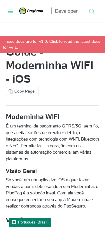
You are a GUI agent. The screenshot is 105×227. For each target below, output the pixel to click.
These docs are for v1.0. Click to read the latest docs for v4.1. (51, 44)
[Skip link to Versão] (3, 220)
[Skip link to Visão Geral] (3, 171)
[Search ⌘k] (91, 11)
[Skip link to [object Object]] (3, 116)
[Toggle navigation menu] (10, 11)
